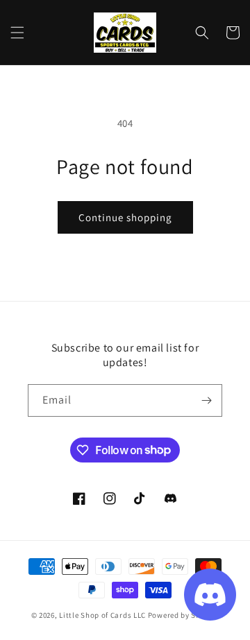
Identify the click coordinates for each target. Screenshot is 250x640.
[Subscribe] (206, 400)
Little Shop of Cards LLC (102, 615)
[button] (17, 32)
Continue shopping (125, 217)
